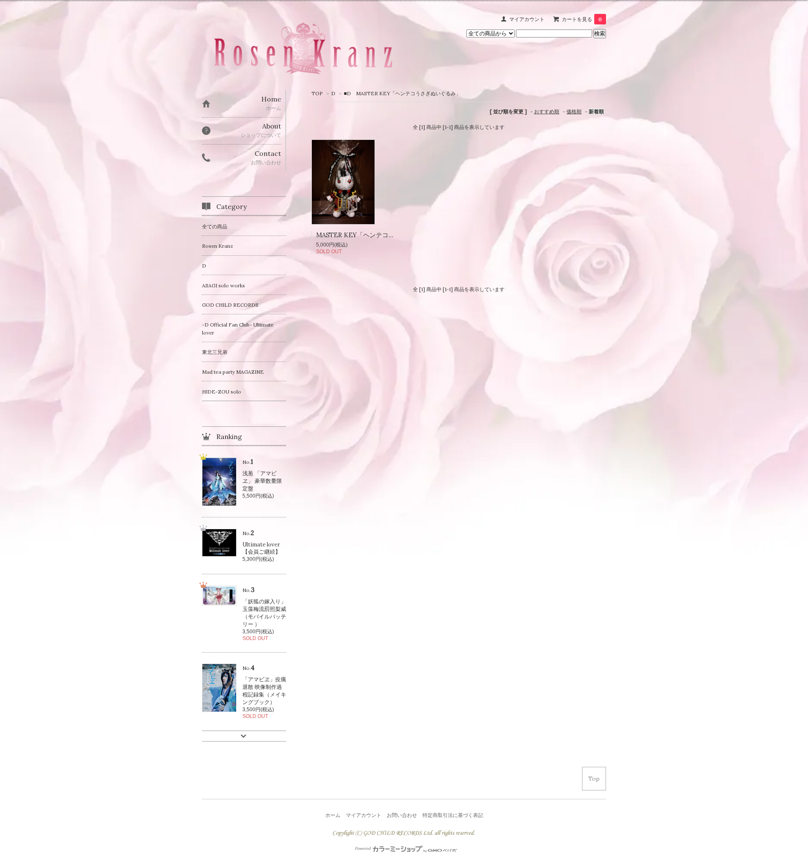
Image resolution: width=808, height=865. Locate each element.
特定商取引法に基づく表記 (453, 815)
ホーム (332, 815)
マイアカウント (527, 19)
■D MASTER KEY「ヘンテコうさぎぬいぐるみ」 (402, 93)
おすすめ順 (546, 111)
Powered (363, 848)
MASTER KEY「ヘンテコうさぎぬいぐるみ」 (380, 235)
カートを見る (582, 19)
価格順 (574, 111)
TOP (317, 93)
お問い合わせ (402, 815)
